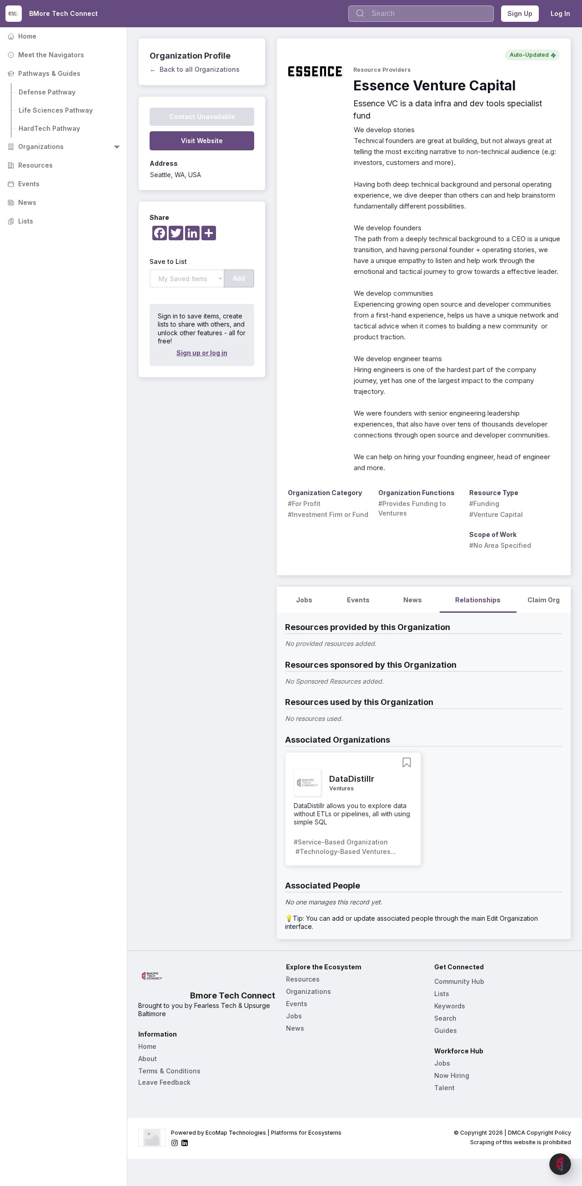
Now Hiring (451, 1075)
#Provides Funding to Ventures (413, 508)
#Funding (484, 503)
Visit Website (202, 140)
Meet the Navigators (44, 55)
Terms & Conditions (169, 1071)
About (147, 1058)
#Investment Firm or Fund (328, 514)
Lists (19, 221)
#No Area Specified (500, 545)
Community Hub (459, 981)
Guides (445, 1030)
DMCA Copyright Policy (539, 1132)
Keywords (449, 1006)
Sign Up (519, 13)
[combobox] (421, 13)
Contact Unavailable (202, 116)
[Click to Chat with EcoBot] (560, 1164)
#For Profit (304, 503)
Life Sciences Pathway (56, 110)
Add (239, 278)
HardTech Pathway (49, 128)
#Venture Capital (496, 514)
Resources (29, 165)
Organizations (34, 146)
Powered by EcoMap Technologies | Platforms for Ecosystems (256, 1132)
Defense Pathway (47, 92)
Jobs (294, 1016)
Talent (444, 1088)
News (20, 202)
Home (20, 36)
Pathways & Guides (42, 73)
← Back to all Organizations (195, 69)
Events (22, 184)
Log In (560, 13)
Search (445, 1018)
